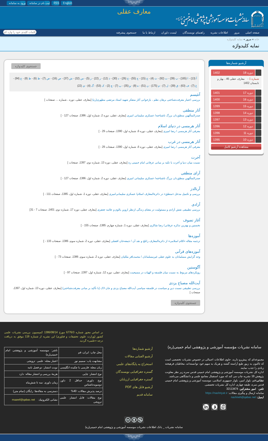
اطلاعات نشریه (219, 32)
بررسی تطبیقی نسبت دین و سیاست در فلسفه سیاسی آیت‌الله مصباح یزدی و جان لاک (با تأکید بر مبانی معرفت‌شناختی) (131, 288)
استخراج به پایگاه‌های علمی (134, 364)
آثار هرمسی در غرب (184, 142)
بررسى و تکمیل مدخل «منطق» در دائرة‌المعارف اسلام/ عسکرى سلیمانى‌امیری (154, 193)
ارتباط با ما (149, 32)
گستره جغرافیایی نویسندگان (134, 371)
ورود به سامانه (17, 3)
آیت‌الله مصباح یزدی (184, 283)
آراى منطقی (190, 173)
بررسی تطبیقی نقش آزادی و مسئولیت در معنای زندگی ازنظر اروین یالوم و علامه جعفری (148, 209)
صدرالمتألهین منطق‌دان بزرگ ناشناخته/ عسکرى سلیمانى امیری (163, 115)
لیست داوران (169, 32)
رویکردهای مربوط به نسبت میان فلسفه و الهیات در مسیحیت (165, 272)
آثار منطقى (191, 110)
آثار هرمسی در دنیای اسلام (179, 126)
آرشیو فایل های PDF (139, 387)
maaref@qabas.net (23, 399)
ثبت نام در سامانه (39, 3)
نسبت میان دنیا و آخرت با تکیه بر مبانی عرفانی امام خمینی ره (164, 162)
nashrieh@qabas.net (243, 397)
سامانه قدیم (145, 394)
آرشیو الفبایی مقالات (139, 356)
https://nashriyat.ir (216, 393)
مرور (237, 32)
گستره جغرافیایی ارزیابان (136, 379)
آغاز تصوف (191, 220)
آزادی (196, 204)
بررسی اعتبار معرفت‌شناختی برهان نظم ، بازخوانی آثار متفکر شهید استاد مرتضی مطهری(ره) (146, 99)
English (67, 3)
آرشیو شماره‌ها (143, 348)
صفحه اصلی (252, 32)
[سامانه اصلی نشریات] (220, 26)
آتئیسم (195, 95)
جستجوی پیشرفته (126, 32)
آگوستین (193, 267)
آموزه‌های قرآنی (187, 251)
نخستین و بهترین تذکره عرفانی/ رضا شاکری (175, 225)
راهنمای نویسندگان (194, 32)
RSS (56, 3)
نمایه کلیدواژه (235, 39)
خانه (256, 39)
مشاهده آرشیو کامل (236, 146)
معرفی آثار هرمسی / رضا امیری (181, 131)
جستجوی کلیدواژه (26, 66)
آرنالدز (195, 189)
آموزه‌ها (194, 236)
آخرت (195, 157)
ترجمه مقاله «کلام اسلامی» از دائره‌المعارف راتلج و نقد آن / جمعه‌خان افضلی (155, 241)
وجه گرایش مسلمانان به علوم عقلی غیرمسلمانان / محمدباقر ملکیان (160, 256)
